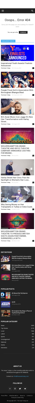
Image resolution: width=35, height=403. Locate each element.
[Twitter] (20, 389)
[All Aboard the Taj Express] (5, 295)
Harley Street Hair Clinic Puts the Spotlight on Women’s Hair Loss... (15, 179)
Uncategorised (5, 339)
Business (3, 174)
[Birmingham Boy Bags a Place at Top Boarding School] (5, 313)
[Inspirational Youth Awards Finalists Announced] (17, 53)
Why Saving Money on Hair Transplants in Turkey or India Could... (17, 205)
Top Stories (4, 328)
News (2, 325)
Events (3, 345)
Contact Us (29, 395)
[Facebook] (10, 389)
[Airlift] (5, 304)
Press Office (4, 395)
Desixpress (4, 143)
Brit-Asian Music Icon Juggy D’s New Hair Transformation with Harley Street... (17, 119)
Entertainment (4, 87)
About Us (22, 395)
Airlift (13, 302)
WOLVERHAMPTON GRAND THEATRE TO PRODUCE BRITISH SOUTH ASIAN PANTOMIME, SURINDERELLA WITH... (15, 234)
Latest (3, 334)
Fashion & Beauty (5, 113)
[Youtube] (25, 389)
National (3, 342)
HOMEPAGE (23, 32)
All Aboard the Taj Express (20, 293)
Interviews (4, 348)
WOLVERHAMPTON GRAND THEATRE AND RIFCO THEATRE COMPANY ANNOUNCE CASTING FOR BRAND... (15, 149)
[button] (32, 10)
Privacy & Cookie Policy (17, 397)
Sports (3, 336)
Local (2, 60)
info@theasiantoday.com (21, 376)
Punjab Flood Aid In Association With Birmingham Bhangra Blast (17, 91)
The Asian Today (5, 68)
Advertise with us (13, 395)
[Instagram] (15, 389)
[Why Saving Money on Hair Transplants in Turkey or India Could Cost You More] (17, 194)
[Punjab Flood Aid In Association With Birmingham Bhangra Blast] (17, 80)
